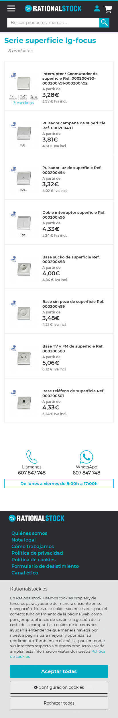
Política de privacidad (37, 553)
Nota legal (23, 540)
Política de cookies (33, 559)
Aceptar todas (59, 671)
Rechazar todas (59, 703)
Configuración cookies (61, 687)
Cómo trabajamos (32, 546)
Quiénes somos (29, 533)
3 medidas (23, 102)
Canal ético (24, 573)
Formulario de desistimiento (45, 566)
